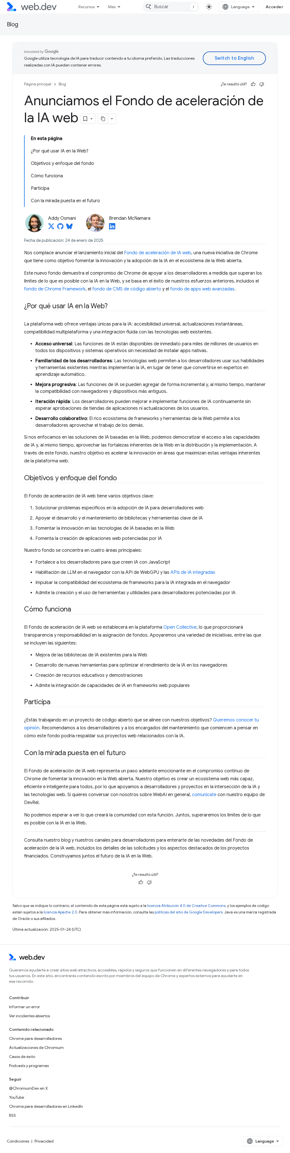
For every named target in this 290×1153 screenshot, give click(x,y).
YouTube (16, 1097)
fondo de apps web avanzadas (202, 289)
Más (112, 6)
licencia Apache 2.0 (60, 912)
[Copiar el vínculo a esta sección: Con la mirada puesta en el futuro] (131, 753)
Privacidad (44, 1141)
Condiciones (18, 1141)
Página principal (37, 84)
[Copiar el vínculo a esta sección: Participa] (55, 702)
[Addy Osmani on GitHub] (60, 228)
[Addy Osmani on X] (51, 228)
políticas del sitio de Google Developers (189, 912)
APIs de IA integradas (192, 572)
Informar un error (24, 1006)
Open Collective (180, 627)
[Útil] (253, 84)
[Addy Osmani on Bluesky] (69, 228)
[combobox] (171, 7)
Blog (12, 24)
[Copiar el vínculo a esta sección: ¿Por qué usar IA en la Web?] (113, 306)
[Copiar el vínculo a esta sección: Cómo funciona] (76, 609)
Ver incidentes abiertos (29, 1015)
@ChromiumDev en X (28, 1088)
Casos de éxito (22, 1056)
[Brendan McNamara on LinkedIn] (112, 228)
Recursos (86, 6)
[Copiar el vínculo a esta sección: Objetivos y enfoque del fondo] (122, 478)
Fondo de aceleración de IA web (157, 253)
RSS (12, 1115)
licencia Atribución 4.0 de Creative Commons (186, 905)
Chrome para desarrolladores (35, 1038)
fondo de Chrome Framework (55, 289)
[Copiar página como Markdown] (103, 119)
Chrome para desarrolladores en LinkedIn (46, 1106)
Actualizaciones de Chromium (36, 1047)
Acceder (274, 6)
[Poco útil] (261, 84)
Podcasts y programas (29, 1065)
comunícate (204, 795)
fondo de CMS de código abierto (126, 289)
